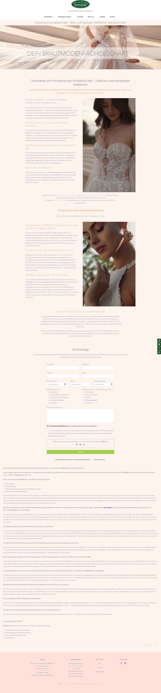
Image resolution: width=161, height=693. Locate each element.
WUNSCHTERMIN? (61, 200)
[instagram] (125, 663)
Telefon (49, 373)
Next (155, 645)
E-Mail (84, 373)
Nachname (85, 364)
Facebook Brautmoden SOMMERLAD (92, 195)
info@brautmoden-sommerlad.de (42, 675)
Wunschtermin (52, 381)
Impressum (89, 684)
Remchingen (108, 507)
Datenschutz (98, 684)
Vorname (50, 364)
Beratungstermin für (54, 389)
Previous (149, 645)
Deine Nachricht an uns (55, 407)
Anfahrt (99, 667)
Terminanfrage (99, 672)
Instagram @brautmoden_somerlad (65, 195)
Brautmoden (70, 684)
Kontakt (82, 684)
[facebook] (121, 663)
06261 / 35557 (44, 673)
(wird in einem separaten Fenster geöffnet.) (73, 426)
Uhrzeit (72, 381)
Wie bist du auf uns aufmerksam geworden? (97, 389)
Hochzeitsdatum (99, 381)
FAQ (99, 663)
